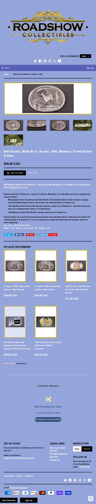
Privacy (19, 476)
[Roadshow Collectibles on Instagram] (49, 61)
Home (6, 74)
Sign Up (87, 449)
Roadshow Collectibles (18, 487)
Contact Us (54, 460)
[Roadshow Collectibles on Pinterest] (45, 61)
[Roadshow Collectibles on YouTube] (59, 61)
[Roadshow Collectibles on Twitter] (35, 61)
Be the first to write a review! (48, 419)
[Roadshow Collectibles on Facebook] (40, 61)
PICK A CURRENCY (70, 56)
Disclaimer (29, 476)
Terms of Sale (9, 476)
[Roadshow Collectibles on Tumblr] (54, 61)
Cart (92, 68)
